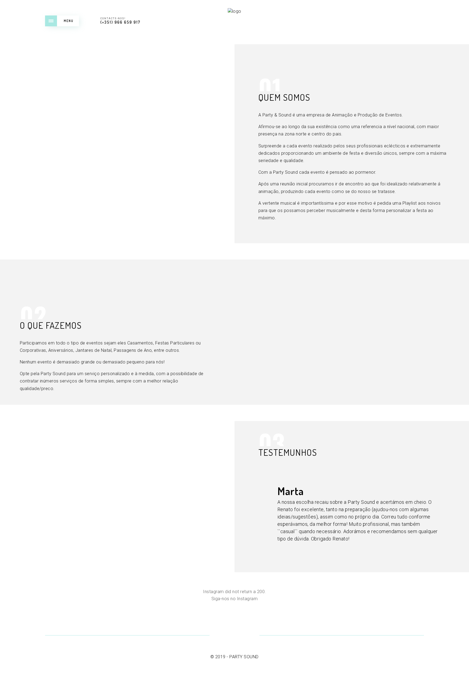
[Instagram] (248, 635)
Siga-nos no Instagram (234, 598)
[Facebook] (221, 635)
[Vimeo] (234, 635)
